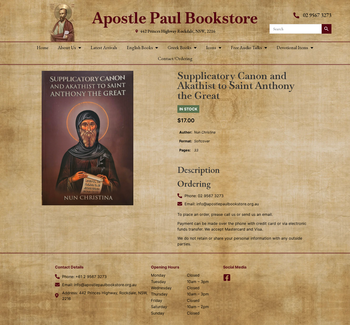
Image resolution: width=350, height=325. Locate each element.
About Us (67, 48)
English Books (140, 48)
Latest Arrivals (104, 48)
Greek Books (179, 48)
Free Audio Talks (246, 48)
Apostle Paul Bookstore (175, 18)
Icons (211, 48)
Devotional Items (292, 48)
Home (42, 48)
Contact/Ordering (175, 59)
